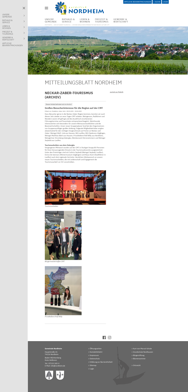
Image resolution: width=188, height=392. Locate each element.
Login (165, 2)
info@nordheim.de (58, 366)
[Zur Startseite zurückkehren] (79, 3)
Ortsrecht (137, 365)
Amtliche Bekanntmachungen (137, 2)
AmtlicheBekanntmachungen (12, 44)
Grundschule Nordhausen (143, 352)
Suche (157, 2)
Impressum (94, 355)
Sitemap (93, 365)
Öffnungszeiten (96, 348)
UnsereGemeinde (51, 20)
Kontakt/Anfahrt (96, 352)
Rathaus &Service (68, 20)
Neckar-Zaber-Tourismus (62, 25)
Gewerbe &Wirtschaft (120, 20)
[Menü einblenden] (46, 8)
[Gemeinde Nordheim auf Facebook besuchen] (105, 338)
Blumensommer (139, 358)
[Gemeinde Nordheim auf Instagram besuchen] (110, 338)
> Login (91, 369)
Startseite (48, 25)
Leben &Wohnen (85, 20)
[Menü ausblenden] (24, 8)
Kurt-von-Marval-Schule (142, 348)
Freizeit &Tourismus (102, 20)
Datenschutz (95, 358)
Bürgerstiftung (138, 355)
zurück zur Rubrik (116, 92)
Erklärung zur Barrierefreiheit (101, 362)
